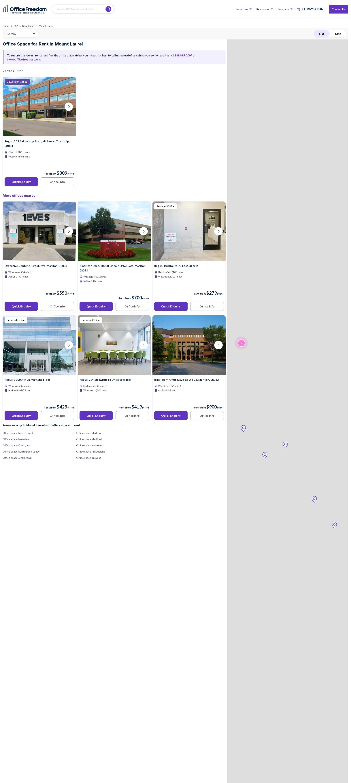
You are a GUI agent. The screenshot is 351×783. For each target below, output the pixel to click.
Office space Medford (89, 439)
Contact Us (338, 9)
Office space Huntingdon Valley (21, 451)
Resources (262, 9)
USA (16, 25)
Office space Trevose (88, 457)
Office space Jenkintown (17, 457)
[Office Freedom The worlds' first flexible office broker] (25, 9)
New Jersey (28, 25)
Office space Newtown (89, 445)
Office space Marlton (88, 432)
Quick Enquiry (21, 181)
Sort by (11, 33)
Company (283, 9)
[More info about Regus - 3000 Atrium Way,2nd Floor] (39, 372)
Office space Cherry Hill (16, 445)
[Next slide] (69, 106)
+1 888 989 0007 (313, 9)
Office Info (57, 181)
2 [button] (241, 343)
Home (6, 25)
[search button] (108, 9)
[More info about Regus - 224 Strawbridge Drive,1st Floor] (114, 372)
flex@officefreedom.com (23, 59)
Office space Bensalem (16, 439)
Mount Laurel (46, 25)
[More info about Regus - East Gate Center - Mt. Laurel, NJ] (39, 134)
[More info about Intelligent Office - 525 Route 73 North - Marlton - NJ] (189, 372)
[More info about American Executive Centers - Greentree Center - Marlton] (114, 258)
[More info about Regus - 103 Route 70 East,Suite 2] (189, 258)
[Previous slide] (10, 106)
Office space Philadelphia (91, 451)
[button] (334, 525)
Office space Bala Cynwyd (18, 432)
